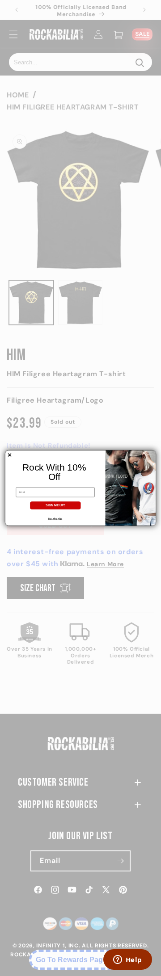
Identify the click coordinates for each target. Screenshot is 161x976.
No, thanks (55, 518)
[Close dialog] (9, 454)
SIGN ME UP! (55, 505)
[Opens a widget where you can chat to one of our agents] (127, 960)
